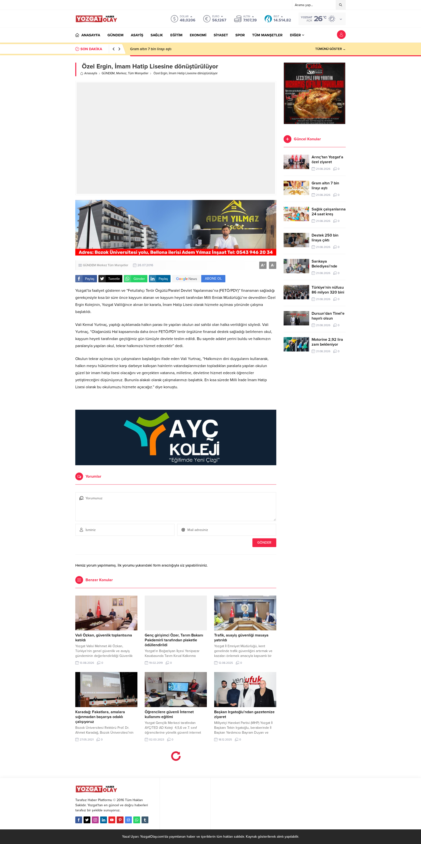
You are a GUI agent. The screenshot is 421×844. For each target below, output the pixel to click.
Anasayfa (90, 73)
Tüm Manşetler (138, 73)
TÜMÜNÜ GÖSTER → (330, 49)
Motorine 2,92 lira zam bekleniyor (327, 342)
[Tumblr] (145, 819)
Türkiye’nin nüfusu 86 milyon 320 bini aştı (328, 292)
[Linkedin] (103, 819)
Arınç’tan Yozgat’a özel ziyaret (327, 159)
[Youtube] (111, 819)
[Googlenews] (128, 819)
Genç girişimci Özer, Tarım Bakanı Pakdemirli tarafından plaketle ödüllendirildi (174, 640)
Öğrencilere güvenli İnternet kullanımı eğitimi (169, 714)
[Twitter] (87, 819)
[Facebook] (78, 819)
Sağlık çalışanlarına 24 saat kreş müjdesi (329, 214)
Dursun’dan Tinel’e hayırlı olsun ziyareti (328, 318)
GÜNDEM (108, 73)
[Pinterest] (120, 819)
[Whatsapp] (136, 819)
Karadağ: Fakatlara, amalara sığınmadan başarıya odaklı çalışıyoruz (100, 717)
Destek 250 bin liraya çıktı (325, 238)
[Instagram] (95, 819)
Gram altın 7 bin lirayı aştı (151, 49)
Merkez (121, 73)
